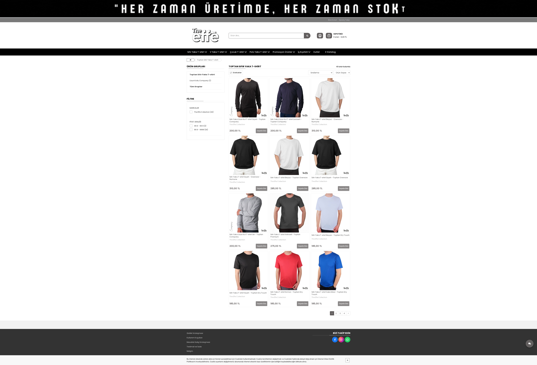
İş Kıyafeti (303, 52)
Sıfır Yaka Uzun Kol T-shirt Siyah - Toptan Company (247, 120)
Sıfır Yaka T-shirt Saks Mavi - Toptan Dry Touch (329, 293)
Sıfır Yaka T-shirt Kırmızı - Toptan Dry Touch (286, 293)
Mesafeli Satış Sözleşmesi (198, 342)
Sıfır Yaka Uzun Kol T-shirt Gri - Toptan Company (246, 235)
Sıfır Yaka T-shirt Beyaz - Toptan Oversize (289, 177)
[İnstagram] (341, 339)
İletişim (190, 351)
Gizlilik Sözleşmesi (195, 333)
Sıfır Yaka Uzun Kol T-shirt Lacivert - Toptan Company (286, 120)
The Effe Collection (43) (204, 112)
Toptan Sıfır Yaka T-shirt (207, 60)
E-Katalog (330, 52)
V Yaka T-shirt (217, 52)
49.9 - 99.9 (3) (200, 126)
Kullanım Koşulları (194, 337)
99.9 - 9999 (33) (201, 129)
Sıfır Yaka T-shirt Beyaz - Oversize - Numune (327, 120)
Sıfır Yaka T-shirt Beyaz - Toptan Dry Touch (330, 235)
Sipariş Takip (344, 20)
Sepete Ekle (261, 131)
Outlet (316, 52)
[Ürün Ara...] (307, 35)
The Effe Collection (237, 124)
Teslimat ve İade (194, 346)
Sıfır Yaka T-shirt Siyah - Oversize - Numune (244, 178)
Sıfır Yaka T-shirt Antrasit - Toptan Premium (285, 235)
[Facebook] (335, 339)
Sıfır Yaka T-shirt (195, 52)
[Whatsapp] (347, 339)
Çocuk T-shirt (237, 52)
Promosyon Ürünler (282, 52)
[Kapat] (347, 360)
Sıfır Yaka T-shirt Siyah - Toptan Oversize (330, 177)
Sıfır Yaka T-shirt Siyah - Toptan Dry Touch (248, 293)
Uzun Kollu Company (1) (200, 80)
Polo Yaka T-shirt (258, 52)
